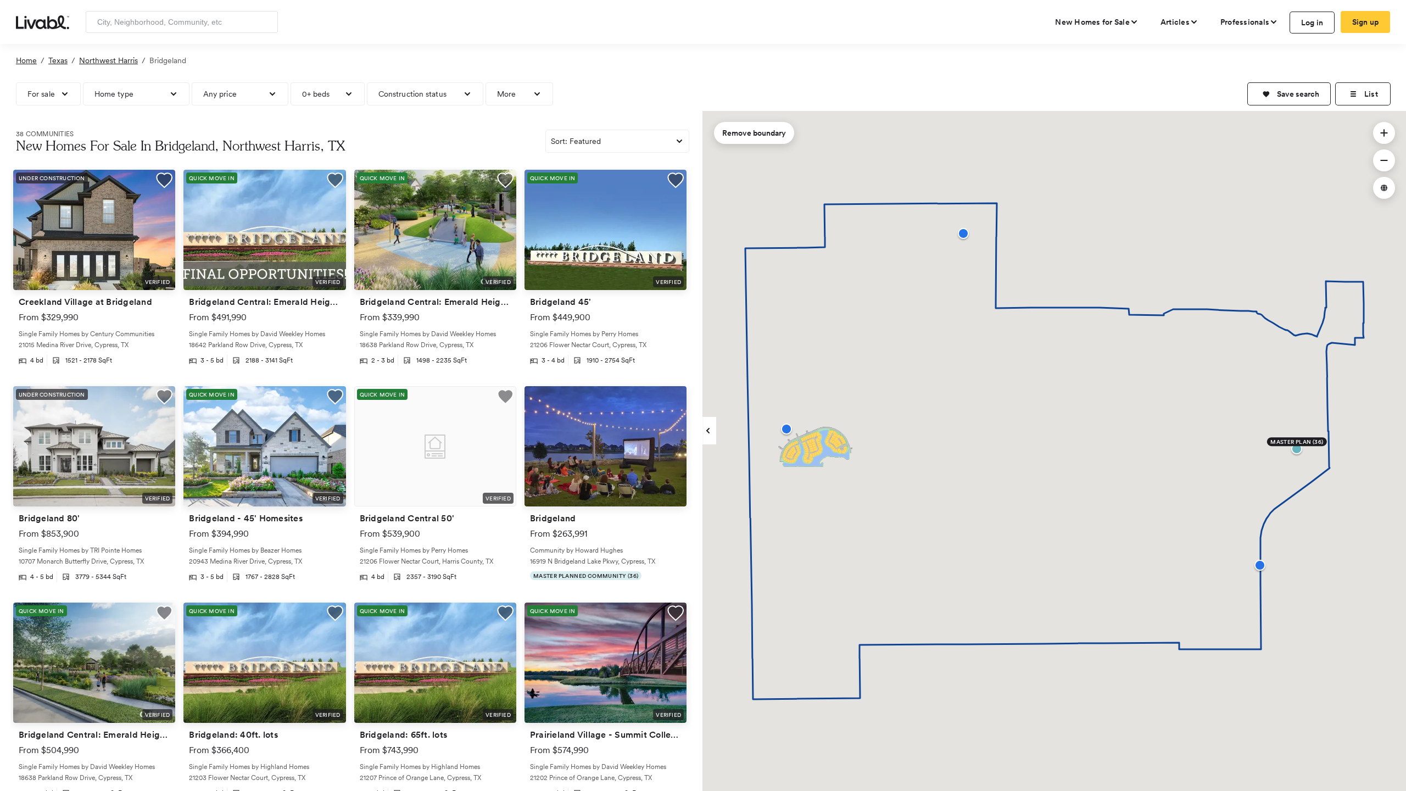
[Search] (265, 22)
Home (26, 60)
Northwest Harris (108, 60)
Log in (1312, 22)
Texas (58, 60)
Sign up (1365, 22)
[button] (1289, 94)
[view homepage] (42, 21)
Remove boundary (754, 133)
